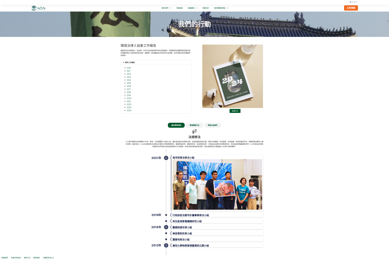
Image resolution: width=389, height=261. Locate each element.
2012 (129, 74)
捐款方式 (27, 258)
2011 (128, 71)
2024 (129, 110)
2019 (129, 95)
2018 (129, 92)
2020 (129, 98)
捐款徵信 (36, 258)
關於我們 (165, 8)
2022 (129, 104)
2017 (129, 89)
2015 (129, 83)
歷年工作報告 (130, 62)
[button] (156, 62)
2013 (129, 77)
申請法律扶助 (16, 258)
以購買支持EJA (48, 258)
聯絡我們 (5, 258)
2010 (129, 67)
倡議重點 (191, 8)
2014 (129, 80)
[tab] (176, 125)
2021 (129, 101)
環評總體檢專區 (219, 8)
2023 (129, 107)
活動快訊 (205, 8)
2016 (129, 86)
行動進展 (179, 8)
